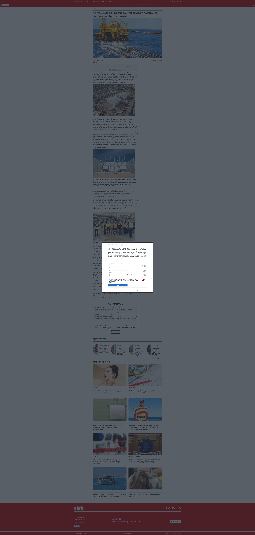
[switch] (144, 266)
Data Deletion (120, 290)
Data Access (127, 290)
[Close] (150, 245)
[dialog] (127, 267)
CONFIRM (117, 285)
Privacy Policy (135, 290)
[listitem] (127, 263)
